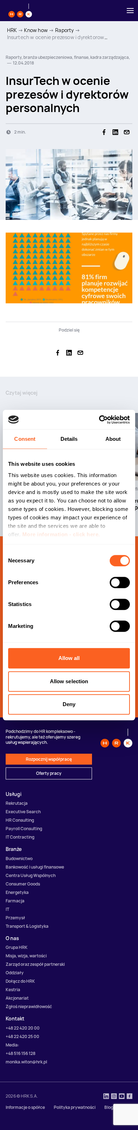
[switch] (120, 582)
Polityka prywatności (75, 1107)
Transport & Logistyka (27, 926)
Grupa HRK (17, 947)
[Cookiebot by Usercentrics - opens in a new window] (99, 419)
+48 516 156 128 (20, 1053)
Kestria (13, 990)
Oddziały (15, 973)
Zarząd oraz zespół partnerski (35, 964)
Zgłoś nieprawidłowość (29, 1006)
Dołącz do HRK (20, 981)
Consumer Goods (23, 884)
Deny (69, 704)
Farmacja (15, 901)
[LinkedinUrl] (106, 1096)
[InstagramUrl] (114, 1096)
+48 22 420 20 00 (23, 1028)
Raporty (64, 30)
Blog (108, 1107)
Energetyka (17, 892)
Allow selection (69, 681)
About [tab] (113, 439)
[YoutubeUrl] (122, 1096)
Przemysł (15, 918)
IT (7, 909)
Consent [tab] (24, 439)
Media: (12, 1045)
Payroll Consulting (24, 829)
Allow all (69, 658)
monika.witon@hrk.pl (26, 1062)
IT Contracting (20, 837)
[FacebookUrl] (129, 1096)
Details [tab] (69, 439)
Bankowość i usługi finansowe (35, 867)
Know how (36, 30)
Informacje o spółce (25, 1107)
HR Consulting (20, 820)
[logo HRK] (20, 11)
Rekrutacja (17, 803)
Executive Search (23, 812)
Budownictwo (19, 859)
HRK (12, 30)
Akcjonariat (17, 998)
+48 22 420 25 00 (22, 1036)
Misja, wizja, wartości (26, 956)
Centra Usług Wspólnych (31, 875)
